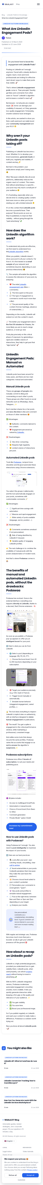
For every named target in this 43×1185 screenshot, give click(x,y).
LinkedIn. (20, 432)
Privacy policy (32, 1170)
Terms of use (7, 1155)
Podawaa (17, 462)
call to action (14, 865)
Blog (18, 4)
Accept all (30, 1175)
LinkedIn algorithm (16, 252)
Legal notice (7, 1151)
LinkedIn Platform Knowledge (17, 15)
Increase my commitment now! (20, 826)
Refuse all (13, 1175)
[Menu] (38, 4)
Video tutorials (28, 1151)
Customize (21, 1180)
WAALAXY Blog (11, 1120)
